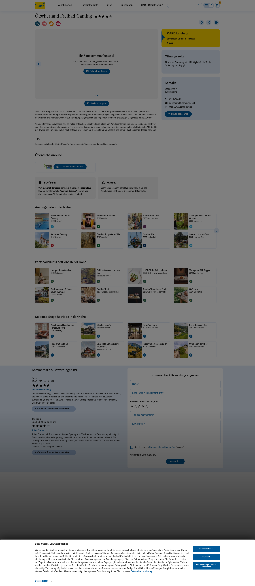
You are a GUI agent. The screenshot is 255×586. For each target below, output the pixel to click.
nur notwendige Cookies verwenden (206, 566)
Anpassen (206, 557)
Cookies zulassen (206, 549)
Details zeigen (41, 581)
